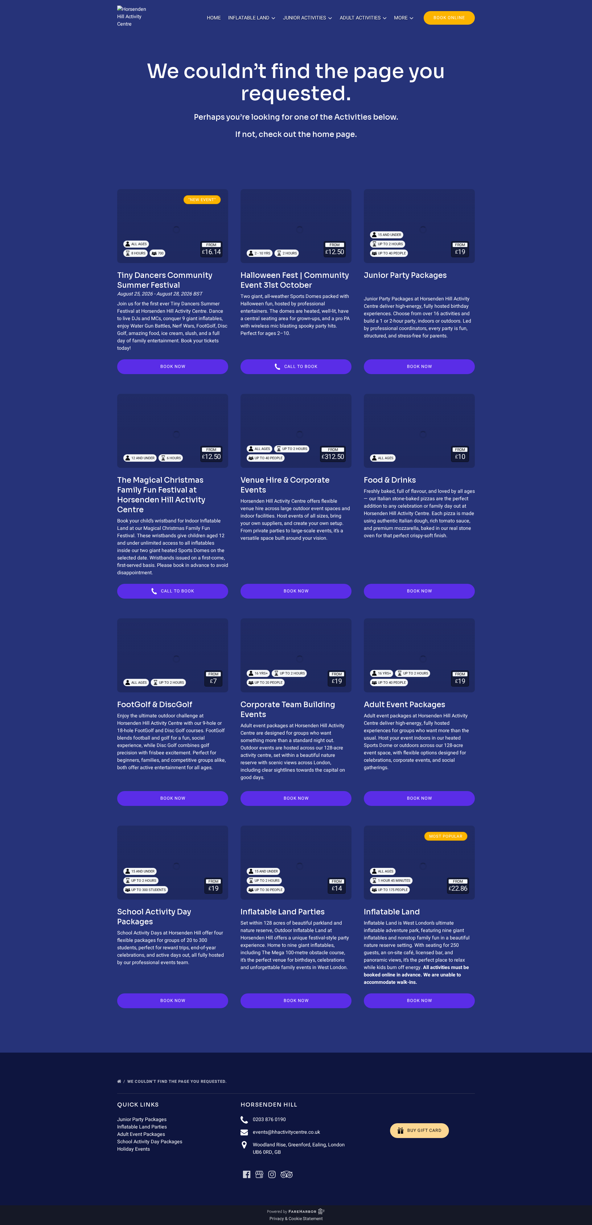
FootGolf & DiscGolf (154, 704)
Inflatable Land (392, 912)
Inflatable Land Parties (282, 912)
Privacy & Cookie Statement (296, 1218)
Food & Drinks (390, 480)
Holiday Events (133, 1149)
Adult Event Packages (404, 704)
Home (214, 18)
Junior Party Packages (405, 275)
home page (333, 134)
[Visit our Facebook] (246, 1174)
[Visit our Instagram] (272, 1174)
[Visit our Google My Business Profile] (259, 1174)
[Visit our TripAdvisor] (287, 1174)
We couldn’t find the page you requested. (177, 1081)
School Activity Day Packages (149, 1141)
